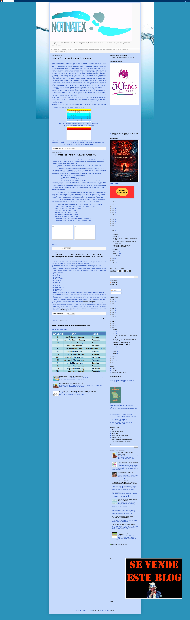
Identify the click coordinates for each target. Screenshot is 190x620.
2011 (113, 258)
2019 (113, 217)
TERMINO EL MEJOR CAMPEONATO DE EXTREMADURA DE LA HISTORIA (122, 516)
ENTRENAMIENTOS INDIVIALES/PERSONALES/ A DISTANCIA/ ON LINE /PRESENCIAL (125, 134)
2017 (113, 221)
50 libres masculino (116, 492)
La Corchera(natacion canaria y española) (122, 439)
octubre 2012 (116, 232)
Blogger (112, 610)
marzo (115, 351)
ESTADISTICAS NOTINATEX (119, 372)
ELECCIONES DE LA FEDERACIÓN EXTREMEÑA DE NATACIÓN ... (122, 246)
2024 (113, 206)
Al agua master (115, 429)
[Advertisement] (124, 118)
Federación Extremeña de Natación (120, 435)
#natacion (114, 368)
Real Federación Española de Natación (121, 441)
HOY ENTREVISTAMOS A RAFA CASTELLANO (71, 383)
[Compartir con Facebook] (72, 148)
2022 (113, 210)
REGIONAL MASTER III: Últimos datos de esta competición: (71, 325)
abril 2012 (115, 251)
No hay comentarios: (58, 148)
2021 (113, 212)
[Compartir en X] (71, 148)
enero (114, 353)
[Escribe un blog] (69, 148)
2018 (113, 219)
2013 (113, 228)
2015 (113, 223)
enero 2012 (116, 255)
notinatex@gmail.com (85, 296)
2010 (113, 260)
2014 (113, 225)
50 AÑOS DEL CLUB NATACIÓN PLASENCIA (61, 49)
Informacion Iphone (116, 437)
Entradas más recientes (58, 318)
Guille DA (114, 282)
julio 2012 (115, 234)
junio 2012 (115, 236)
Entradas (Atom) (63, 320)
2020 (113, 215)
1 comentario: (56, 248)
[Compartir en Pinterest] (74, 148)
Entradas (114, 290)
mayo (114, 347)
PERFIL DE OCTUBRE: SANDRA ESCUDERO (71, 376)
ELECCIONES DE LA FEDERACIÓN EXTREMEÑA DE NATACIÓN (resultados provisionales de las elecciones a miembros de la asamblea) (77, 256)
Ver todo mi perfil (114, 284)
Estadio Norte (115, 433)
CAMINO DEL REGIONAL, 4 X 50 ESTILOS (122, 509)
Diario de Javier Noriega (117, 431)
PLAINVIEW (96, 610)
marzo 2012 (116, 253)
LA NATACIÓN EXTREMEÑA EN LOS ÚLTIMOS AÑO (71, 58)
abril (114, 349)
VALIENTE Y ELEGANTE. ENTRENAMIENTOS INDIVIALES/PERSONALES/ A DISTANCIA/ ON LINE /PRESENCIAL (101, 49)
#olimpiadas (114, 370)
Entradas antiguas (101, 318)
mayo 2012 (116, 249)
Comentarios (115, 293)
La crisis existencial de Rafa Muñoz (126, 472)
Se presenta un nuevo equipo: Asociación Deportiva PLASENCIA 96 (128, 463)
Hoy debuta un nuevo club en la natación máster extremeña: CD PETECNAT (78, 391)
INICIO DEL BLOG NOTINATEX (58, 51)
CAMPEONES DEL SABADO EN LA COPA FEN (123, 524)
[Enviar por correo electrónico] (68, 148)
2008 (113, 265)
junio (114, 334)
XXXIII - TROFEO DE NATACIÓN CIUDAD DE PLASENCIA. (74, 155)
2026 (113, 202)
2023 (113, 208)
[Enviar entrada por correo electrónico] (65, 148)
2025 (113, 204)
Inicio (80, 318)
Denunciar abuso (115, 376)
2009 (113, 263)
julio (114, 331)
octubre (115, 329)
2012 (113, 230)
